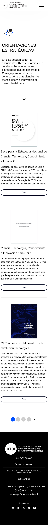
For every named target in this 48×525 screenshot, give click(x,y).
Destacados (24, 479)
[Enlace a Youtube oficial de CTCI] (34, 508)
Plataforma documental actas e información (24, 472)
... (29, 419)
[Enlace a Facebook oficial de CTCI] (29, 508)
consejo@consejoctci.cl (24, 494)
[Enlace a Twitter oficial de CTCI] (18, 508)
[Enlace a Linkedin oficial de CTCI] (13, 508)
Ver (24, 192)
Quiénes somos (12, 18)
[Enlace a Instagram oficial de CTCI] (24, 508)
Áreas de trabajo (24, 464)
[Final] (34, 419)
